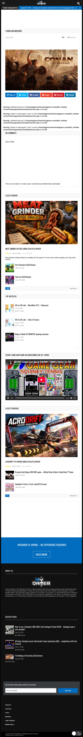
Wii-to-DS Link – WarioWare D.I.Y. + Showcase (31, 305)
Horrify (21, 735)
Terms (7, 713)
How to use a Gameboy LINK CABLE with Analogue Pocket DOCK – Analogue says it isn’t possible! (45, 628)
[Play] (8, 398)
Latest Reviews (12, 195)
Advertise (8, 709)
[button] (77, 733)
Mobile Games (9, 724)
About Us (8, 705)
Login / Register (10, 720)
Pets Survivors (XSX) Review (25, 264)
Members (8, 716)
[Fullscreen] (75, 398)
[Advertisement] (42, 17)
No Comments (27, 253)
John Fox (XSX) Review (23, 276)
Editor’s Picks (11, 616)
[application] (41, 379)
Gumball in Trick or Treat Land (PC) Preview (31, 484)
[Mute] (71, 398)
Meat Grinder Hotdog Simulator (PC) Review (23, 248)
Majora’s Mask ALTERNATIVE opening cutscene (32, 334)
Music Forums (14, 735)
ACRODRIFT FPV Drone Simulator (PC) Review (22, 461)
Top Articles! (11, 296)
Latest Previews (12, 408)
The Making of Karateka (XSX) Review (29, 655)
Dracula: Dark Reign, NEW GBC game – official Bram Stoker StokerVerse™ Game (44, 472)
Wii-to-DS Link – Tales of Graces (27, 319)
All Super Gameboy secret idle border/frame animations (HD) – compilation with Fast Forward (46, 642)
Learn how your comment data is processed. (46, 184)
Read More (41, 554)
